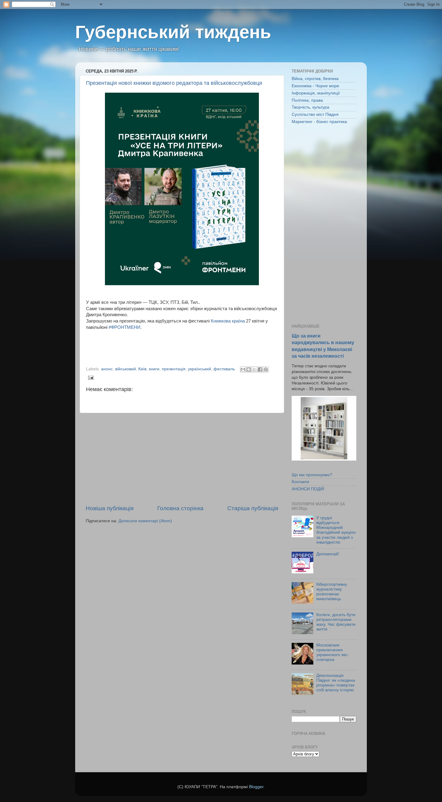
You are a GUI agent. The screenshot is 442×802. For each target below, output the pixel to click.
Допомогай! (327, 554)
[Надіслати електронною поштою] (243, 369)
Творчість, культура (310, 107)
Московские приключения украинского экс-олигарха (332, 652)
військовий (125, 369)
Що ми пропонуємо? (312, 475)
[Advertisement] (182, 458)
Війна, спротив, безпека (315, 78)
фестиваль (224, 369)
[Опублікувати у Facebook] (260, 369)
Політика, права (307, 100)
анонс (107, 369)
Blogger (256, 787)
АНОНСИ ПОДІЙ (308, 489)
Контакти (300, 482)
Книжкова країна (228, 321)
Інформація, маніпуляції (316, 93)
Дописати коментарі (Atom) (145, 521)
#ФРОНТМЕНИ (124, 327)
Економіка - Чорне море (315, 86)
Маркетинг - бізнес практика (319, 121)
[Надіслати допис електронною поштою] (90, 377)
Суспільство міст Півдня (315, 114)
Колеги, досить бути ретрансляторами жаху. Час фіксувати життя (335, 622)
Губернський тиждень (173, 32)
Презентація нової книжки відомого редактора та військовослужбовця (174, 83)
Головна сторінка (180, 508)
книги (154, 369)
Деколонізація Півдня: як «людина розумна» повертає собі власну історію (335, 682)
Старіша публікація (252, 508)
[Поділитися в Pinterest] (266, 369)
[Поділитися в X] (254, 369)
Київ (142, 369)
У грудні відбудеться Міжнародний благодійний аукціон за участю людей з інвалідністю (336, 530)
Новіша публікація (110, 508)
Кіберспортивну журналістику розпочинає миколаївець (331, 591)
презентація (174, 369)
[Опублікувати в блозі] (249, 369)
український (199, 369)
